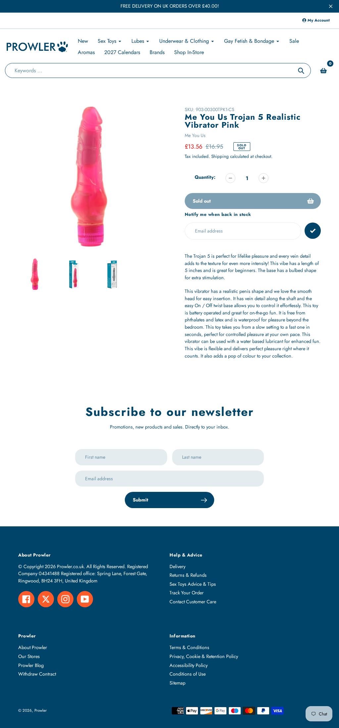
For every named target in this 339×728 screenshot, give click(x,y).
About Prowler (32, 647)
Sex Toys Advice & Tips (193, 584)
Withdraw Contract (37, 674)
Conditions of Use (188, 674)
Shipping (220, 156)
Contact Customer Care (193, 601)
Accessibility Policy (189, 665)
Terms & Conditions (189, 647)
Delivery (177, 566)
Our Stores (29, 656)
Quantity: (205, 177)
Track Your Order (187, 592)
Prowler (40, 710)
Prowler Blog (31, 665)
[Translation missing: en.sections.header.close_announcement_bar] (330, 6)
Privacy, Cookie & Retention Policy (204, 656)
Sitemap (177, 683)
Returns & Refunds (188, 575)
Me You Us (195, 135)
